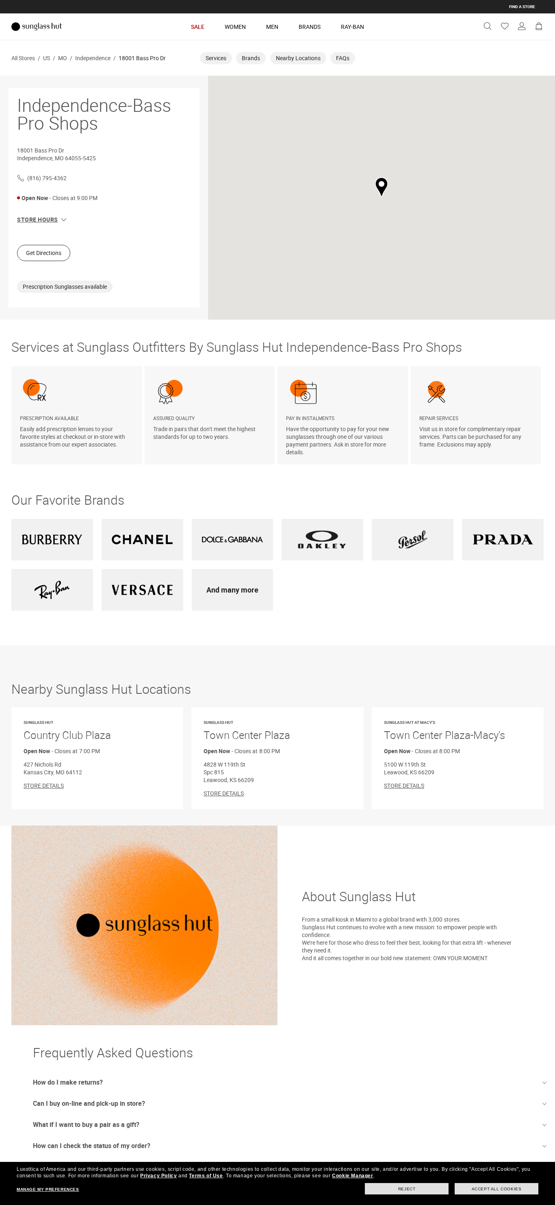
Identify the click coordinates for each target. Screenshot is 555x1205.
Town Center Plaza (247, 731)
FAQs (342, 58)
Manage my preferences (48, 1189)
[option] (78, 415)
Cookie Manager (352, 1176)
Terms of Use (206, 1176)
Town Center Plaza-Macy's (444, 731)
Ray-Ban (352, 27)
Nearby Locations (298, 58)
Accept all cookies (497, 1189)
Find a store (522, 6)
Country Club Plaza (67, 731)
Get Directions (43, 253)
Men (272, 27)
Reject (407, 1189)
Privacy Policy (158, 1176)
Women (235, 27)
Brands (310, 27)
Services (216, 58)
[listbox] (277, 415)
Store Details (44, 785)
